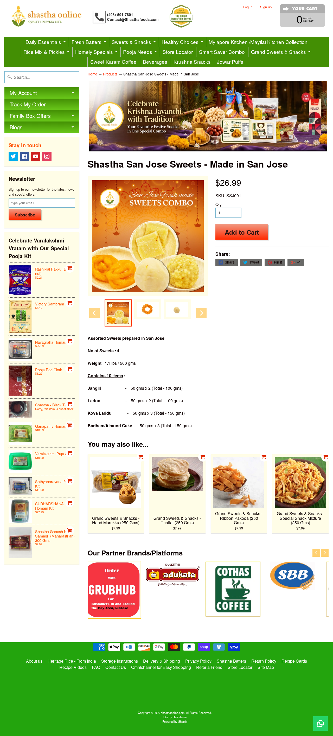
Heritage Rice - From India (72, 661)
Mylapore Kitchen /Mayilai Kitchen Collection (258, 41)
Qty (218, 204)
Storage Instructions (119, 661)
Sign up (266, 7)
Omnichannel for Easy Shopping (161, 667)
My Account (23, 93)
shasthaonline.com (172, 713)
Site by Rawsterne (175, 717)
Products (110, 73)
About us (34, 661)
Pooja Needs (137, 51)
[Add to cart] (69, 268)
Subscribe (25, 215)
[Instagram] (47, 156)
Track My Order (28, 104)
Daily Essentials (43, 41)
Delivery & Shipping (161, 661)
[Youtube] (35, 156)
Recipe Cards (294, 661)
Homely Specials (94, 51)
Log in (247, 7)
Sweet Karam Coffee (113, 61)
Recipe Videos (73, 667)
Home (92, 73)
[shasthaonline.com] (110, 16)
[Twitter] (13, 156)
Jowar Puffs (230, 61)
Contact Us (115, 667)
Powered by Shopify (175, 721)
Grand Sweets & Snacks (278, 51)
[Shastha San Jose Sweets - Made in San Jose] (118, 313)
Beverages (155, 61)
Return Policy (263, 661)
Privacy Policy (198, 661)
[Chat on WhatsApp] (320, 723)
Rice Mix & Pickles (44, 51)
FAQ (96, 667)
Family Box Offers (30, 115)
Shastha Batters (231, 661)
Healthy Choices (180, 41)
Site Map (266, 667)
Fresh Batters (86, 41)
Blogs (16, 127)
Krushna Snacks (192, 61)
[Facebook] (24, 156)
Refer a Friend (209, 667)
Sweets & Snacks (131, 41)
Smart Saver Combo (222, 51)
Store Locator (178, 51)
